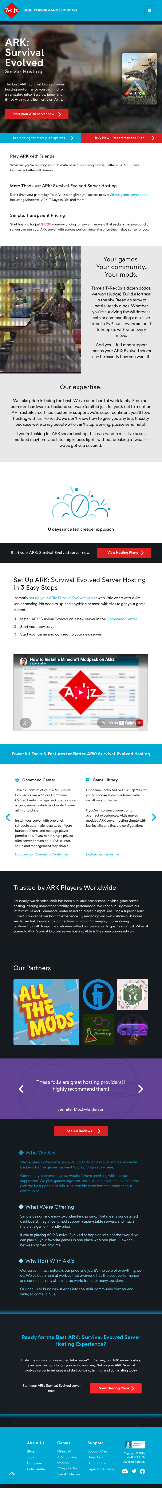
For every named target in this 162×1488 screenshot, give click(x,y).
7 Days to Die (67, 1468)
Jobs (30, 1457)
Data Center (36, 1469)
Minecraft (64, 1451)
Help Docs (95, 1457)
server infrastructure (43, 1270)
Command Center (122, 619)
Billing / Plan (97, 1463)
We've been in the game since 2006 (50, 1162)
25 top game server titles (128, 195)
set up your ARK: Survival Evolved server (63, 598)
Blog (30, 1451)
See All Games (68, 1474)
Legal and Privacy (101, 1469)
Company (34, 1463)
